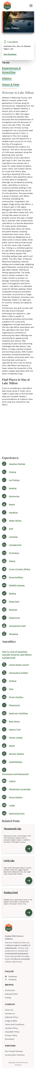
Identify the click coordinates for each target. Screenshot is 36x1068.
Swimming (14, 496)
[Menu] (31, 5)
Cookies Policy (11, 1028)
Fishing (12, 472)
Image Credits (11, 1021)
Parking (12, 681)
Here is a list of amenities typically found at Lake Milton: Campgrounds (17, 655)
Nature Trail (14, 729)
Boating (12, 488)
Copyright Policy (12, 1032)
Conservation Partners (15, 1055)
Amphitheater (15, 762)
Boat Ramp (14, 721)
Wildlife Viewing (16, 585)
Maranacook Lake (12, 828)
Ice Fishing (14, 480)
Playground (14, 618)
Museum (13, 610)
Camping (13, 537)
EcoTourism (10, 990)
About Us (9, 1010)
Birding (12, 593)
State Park (14, 601)
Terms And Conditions (14, 1024)
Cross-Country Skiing (19, 569)
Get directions (10, 54)
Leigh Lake (9, 860)
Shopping (13, 634)
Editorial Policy (11, 1017)
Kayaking (13, 512)
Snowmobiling (16, 577)
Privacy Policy (11, 1035)
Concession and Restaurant (15, 774)
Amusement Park (17, 626)
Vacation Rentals (17, 464)
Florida (8, 998)
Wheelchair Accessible (19, 789)
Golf (11, 529)
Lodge (12, 805)
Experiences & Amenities (11, 70)
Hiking (12, 561)
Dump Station (15, 797)
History (7, 78)
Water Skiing (15, 521)
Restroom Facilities (18, 713)
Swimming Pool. (17, 813)
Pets (11, 689)
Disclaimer (9, 1039)
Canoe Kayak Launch (19, 665)
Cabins (12, 781)
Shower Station (16, 754)
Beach (12, 504)
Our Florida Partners (14, 1051)
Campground (15, 545)
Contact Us (10, 1013)
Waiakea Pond (11, 892)
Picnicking (14, 553)
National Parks (11, 994)
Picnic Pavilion (16, 697)
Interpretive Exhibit (18, 673)
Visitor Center (16, 738)
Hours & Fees (10, 84)
